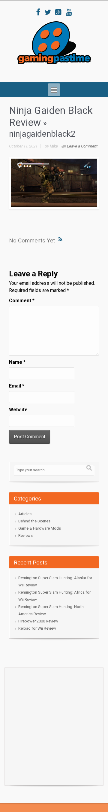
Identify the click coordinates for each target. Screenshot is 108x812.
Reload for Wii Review (37, 628)
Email (16, 386)
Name (17, 362)
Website (18, 409)
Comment (21, 300)
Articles (25, 514)
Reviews (25, 535)
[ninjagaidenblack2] (54, 183)
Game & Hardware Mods (39, 528)
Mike (54, 146)
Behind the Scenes (34, 521)
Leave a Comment (82, 146)
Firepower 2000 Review (38, 621)
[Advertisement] (54, 725)
